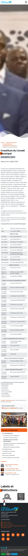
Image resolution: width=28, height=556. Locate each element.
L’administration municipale (8, 451)
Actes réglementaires (7, 449)
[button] (14, 157)
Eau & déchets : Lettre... (11, 473)
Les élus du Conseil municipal (10, 437)
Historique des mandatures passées (11, 447)
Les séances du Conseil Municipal (11, 435)
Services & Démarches (11, 142)
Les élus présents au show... (12, 468)
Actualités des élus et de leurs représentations (10, 440)
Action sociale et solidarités (8, 455)
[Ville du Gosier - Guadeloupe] (10, 509)
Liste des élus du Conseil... (11, 464)
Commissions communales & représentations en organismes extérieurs (14, 444)
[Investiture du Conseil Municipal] (14, 420)
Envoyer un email (6, 522)
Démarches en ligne (6, 453)
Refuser (8, 554)
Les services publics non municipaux (10, 457)
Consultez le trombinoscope (7, 400)
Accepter (3, 554)
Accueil (2, 142)
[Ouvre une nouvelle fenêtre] (3, 534)
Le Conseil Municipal (7, 144)
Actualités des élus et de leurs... (10, 145)
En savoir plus (14, 554)
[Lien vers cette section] (2, 226)
